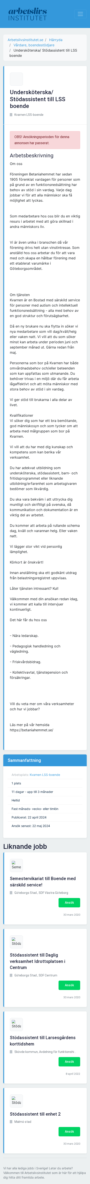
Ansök (69, 902)
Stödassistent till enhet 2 (35, 1114)
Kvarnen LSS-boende (45, 775)
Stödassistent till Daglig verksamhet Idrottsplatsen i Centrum (37, 961)
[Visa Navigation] (80, 14)
